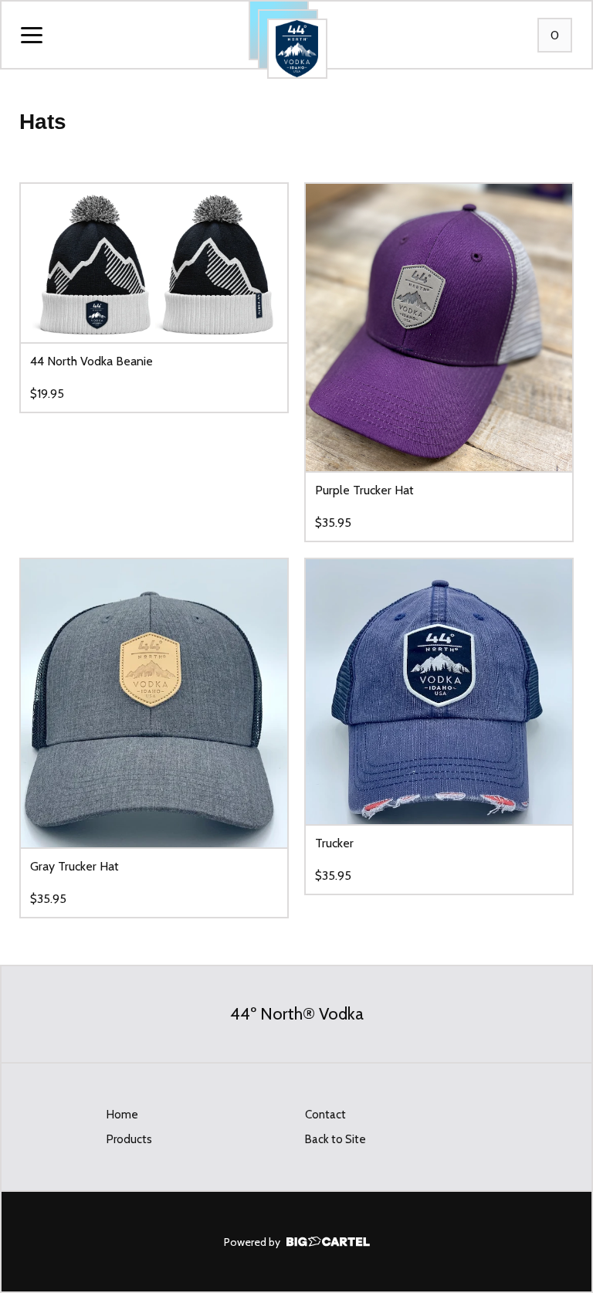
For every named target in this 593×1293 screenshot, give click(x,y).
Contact (325, 1115)
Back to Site (335, 1139)
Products (129, 1139)
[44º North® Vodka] (297, 49)
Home (122, 1115)
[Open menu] (31, 36)
